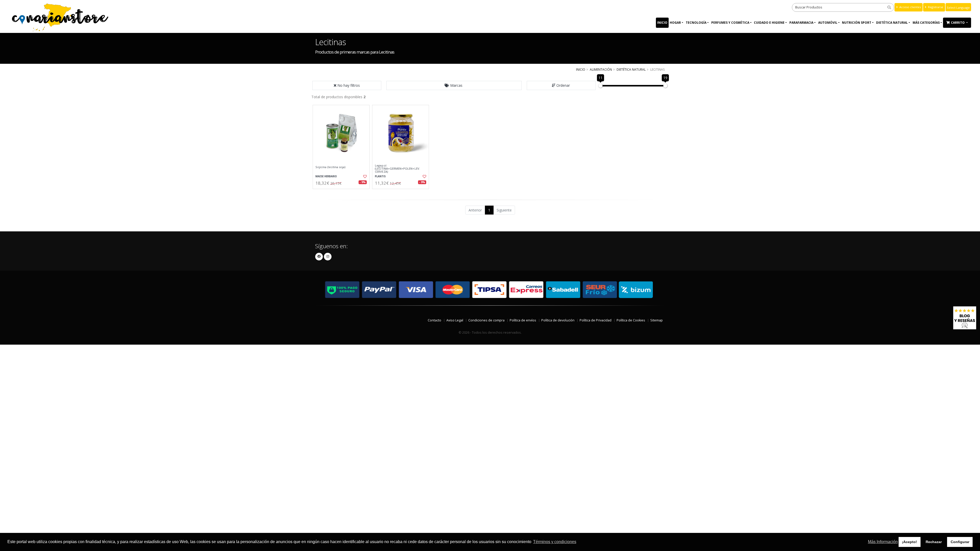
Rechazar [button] (934, 542)
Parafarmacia (801, 22)
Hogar (675, 22)
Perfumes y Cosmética (730, 22)
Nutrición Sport (856, 22)
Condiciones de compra (486, 320)
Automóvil (827, 22)
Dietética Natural (892, 22)
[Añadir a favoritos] (364, 176)
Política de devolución (557, 320)
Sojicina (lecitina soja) (330, 167)
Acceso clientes (910, 7)
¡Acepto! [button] (909, 542)
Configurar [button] (960, 542)
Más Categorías (926, 22)
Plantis (380, 176)
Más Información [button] (883, 542)
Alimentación (601, 69)
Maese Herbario (326, 176)
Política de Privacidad (595, 320)
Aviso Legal (454, 320)
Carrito (958, 22)
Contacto (434, 320)
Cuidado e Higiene (769, 22)
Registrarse (935, 7)
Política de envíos (523, 320)
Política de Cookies (631, 320)
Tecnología (696, 22)
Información (341, 193)
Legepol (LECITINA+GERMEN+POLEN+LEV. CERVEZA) (397, 168)
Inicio (662, 22)
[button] (454, 85)
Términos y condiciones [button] (554, 542)
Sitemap (656, 320)
